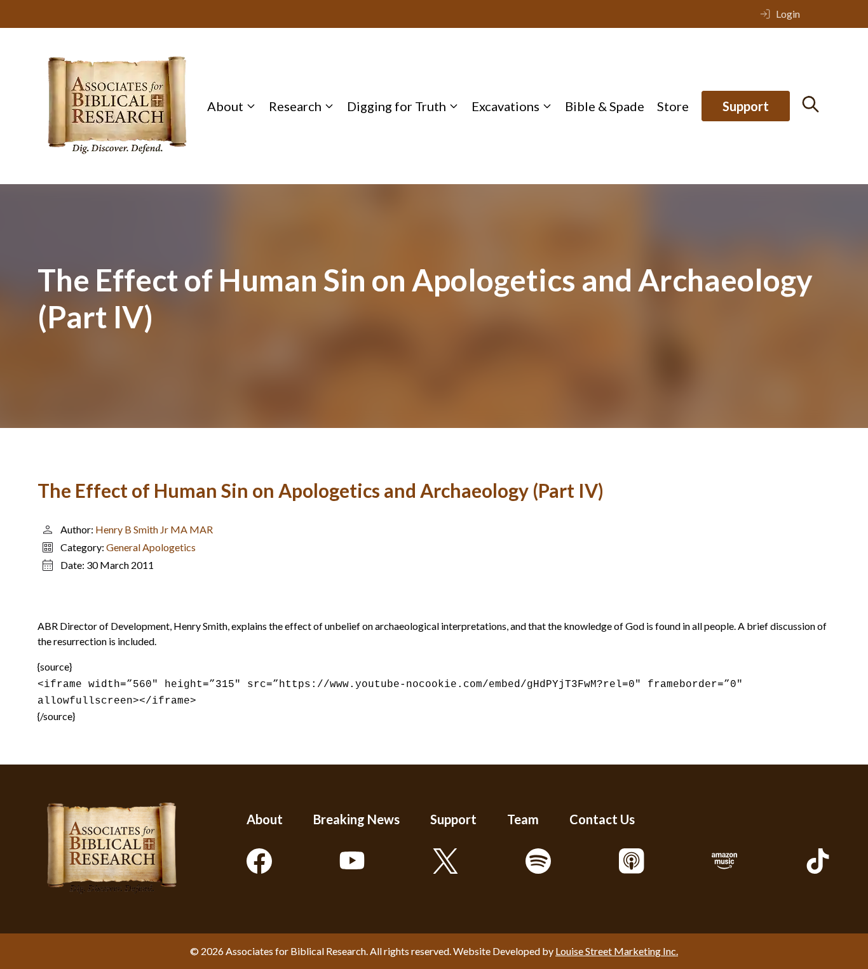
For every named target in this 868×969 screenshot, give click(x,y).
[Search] (810, 104)
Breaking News (356, 819)
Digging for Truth (396, 106)
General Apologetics (151, 547)
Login (788, 14)
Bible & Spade (604, 106)
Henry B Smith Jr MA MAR (154, 529)
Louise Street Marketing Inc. (616, 951)
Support (745, 106)
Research (295, 106)
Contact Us (602, 819)
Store (673, 106)
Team (523, 819)
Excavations (505, 106)
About (225, 106)
